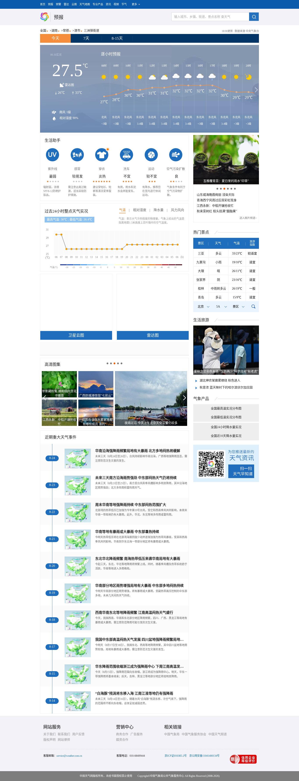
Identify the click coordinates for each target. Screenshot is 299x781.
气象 (201, 399)
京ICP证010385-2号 (176, 755)
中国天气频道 (217, 734)
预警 (58, 4)
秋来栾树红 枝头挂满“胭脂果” (217, 211)
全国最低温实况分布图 (226, 417)
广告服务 (136, 734)
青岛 (201, 297)
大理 (201, 271)
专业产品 (98, 4)
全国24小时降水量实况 (226, 427)
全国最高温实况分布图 (226, 408)
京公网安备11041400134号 (204, 755)
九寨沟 (201, 262)
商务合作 (122, 734)
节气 (124, 4)
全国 (43, 30)
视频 (116, 4)
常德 (66, 30)
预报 (50, 4)
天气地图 (84, 4)
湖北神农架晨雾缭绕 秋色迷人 (220, 380)
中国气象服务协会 (194, 734)
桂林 (201, 288)
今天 (55, 38)
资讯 (108, 4)
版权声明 (49, 739)
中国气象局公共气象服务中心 (167, 775)
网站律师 (64, 739)
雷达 (66, 4)
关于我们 (49, 734)
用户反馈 (78, 734)
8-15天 (117, 38)
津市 (77, 30)
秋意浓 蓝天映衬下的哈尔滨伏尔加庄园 (226, 387)
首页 (42, 4)
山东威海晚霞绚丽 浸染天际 (215, 194)
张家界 (201, 279)
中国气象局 (171, 734)
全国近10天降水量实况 (226, 436)
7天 (86, 38)
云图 (74, 4)
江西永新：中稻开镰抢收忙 (215, 205)
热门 (201, 232)
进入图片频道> (248, 218)
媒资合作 (122, 739)
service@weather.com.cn (69, 755)
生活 (201, 320)
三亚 (201, 253)
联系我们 (64, 734)
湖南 (54, 30)
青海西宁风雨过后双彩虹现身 (217, 200)
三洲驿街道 (91, 30)
